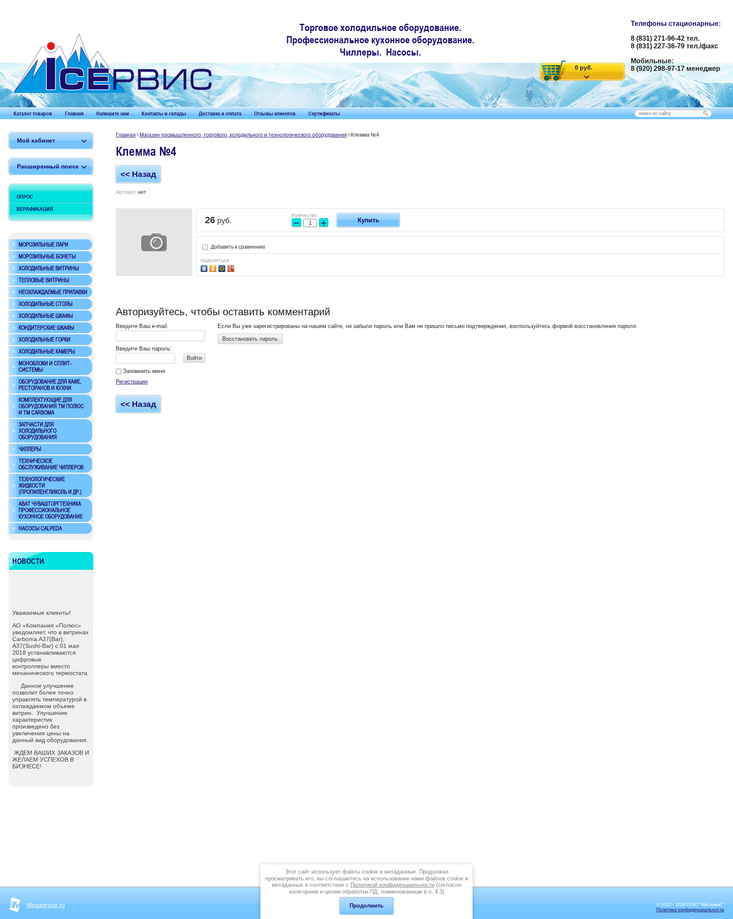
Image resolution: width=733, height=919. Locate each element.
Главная (74, 113)
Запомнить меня (143, 371)
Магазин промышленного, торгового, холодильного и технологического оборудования (243, 135)
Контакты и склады (164, 113)
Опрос (25, 196)
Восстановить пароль (250, 339)
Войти (194, 358)
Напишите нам (112, 113)
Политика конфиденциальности (690, 909)
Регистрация (132, 381)
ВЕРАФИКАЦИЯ (35, 208)
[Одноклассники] (214, 267)
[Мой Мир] (222, 267)
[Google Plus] (231, 267)
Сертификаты (324, 113)
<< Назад (138, 174)
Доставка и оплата (220, 113)
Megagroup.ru (46, 905)
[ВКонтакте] (205, 267)
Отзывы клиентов (275, 113)
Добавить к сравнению (237, 247)
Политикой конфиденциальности (392, 885)
